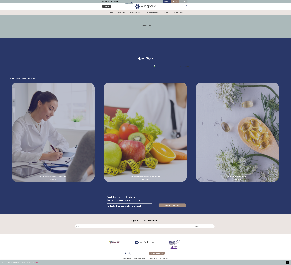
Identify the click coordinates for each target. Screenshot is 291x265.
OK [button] (287, 262)
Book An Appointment (152, 12)
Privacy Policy (127, 258)
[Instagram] (131, 2)
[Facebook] (127, 2)
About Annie (121, 12)
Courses (167, 12)
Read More (53, 179)
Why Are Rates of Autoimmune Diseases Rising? (53, 176)
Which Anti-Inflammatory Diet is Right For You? (145, 176)
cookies (36, 262)
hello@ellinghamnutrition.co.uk (110, 1)
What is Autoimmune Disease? (237, 176)
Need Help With (134, 12)
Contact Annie (178, 12)
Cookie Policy (153, 258)
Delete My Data (164, 258)
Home (111, 12)
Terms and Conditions (140, 258)
